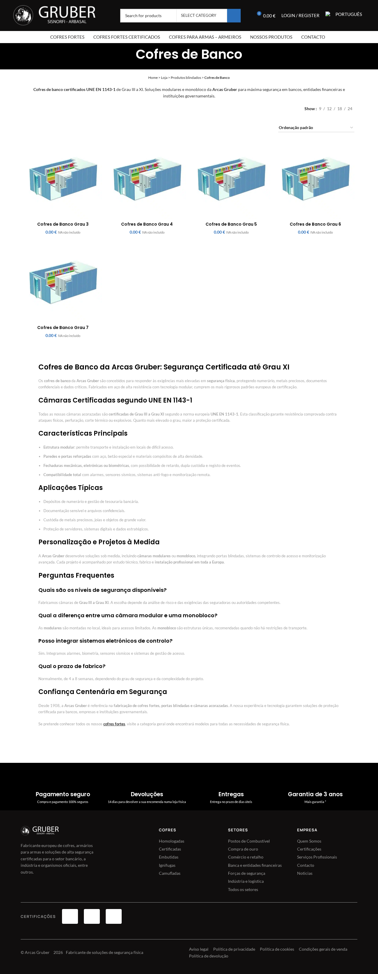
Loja (164, 77)
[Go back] (128, 53)
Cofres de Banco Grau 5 (231, 224)
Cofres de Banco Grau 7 (63, 327)
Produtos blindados (186, 77)
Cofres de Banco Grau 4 (147, 224)
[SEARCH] (234, 15)
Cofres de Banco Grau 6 (315, 224)
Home (153, 77)
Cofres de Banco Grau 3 (63, 224)
